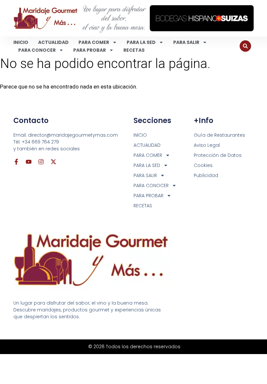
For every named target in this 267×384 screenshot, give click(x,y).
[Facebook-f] (16, 162)
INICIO (20, 42)
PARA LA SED (141, 42)
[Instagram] (41, 162)
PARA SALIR (186, 42)
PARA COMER (93, 42)
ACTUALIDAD (53, 42)
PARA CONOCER (37, 50)
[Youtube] (29, 162)
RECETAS (134, 50)
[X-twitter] (53, 162)
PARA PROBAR (89, 50)
